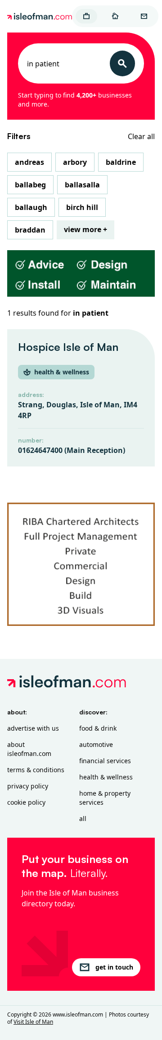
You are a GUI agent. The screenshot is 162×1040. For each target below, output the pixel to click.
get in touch (114, 967)
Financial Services (105, 760)
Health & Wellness (106, 777)
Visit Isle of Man (33, 1022)
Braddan (30, 230)
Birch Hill (82, 207)
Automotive (96, 744)
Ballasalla (82, 185)
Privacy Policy (27, 786)
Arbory (75, 162)
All (82, 818)
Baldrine (121, 162)
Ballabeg (30, 185)
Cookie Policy (26, 802)
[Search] (122, 63)
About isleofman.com (29, 749)
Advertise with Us (33, 728)
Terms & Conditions (35, 769)
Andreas (29, 162)
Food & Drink (98, 728)
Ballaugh (31, 207)
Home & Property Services (104, 798)
